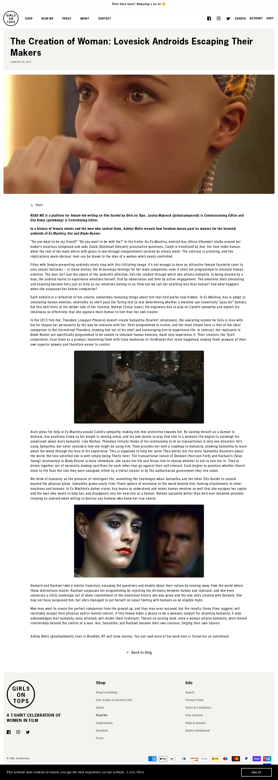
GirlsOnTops (23, 758)
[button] (240, 18)
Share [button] (39, 205)
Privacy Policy (194, 700)
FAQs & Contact (195, 723)
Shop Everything (106, 692)
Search (190, 692)
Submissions (104, 723)
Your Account (194, 715)
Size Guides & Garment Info (114, 700)
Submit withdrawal (197, 730)
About (100, 707)
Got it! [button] (256, 772)
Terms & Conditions (198, 707)
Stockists (102, 730)
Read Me (102, 715)
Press (99, 738)
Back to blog (141, 652)
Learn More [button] (135, 772)
